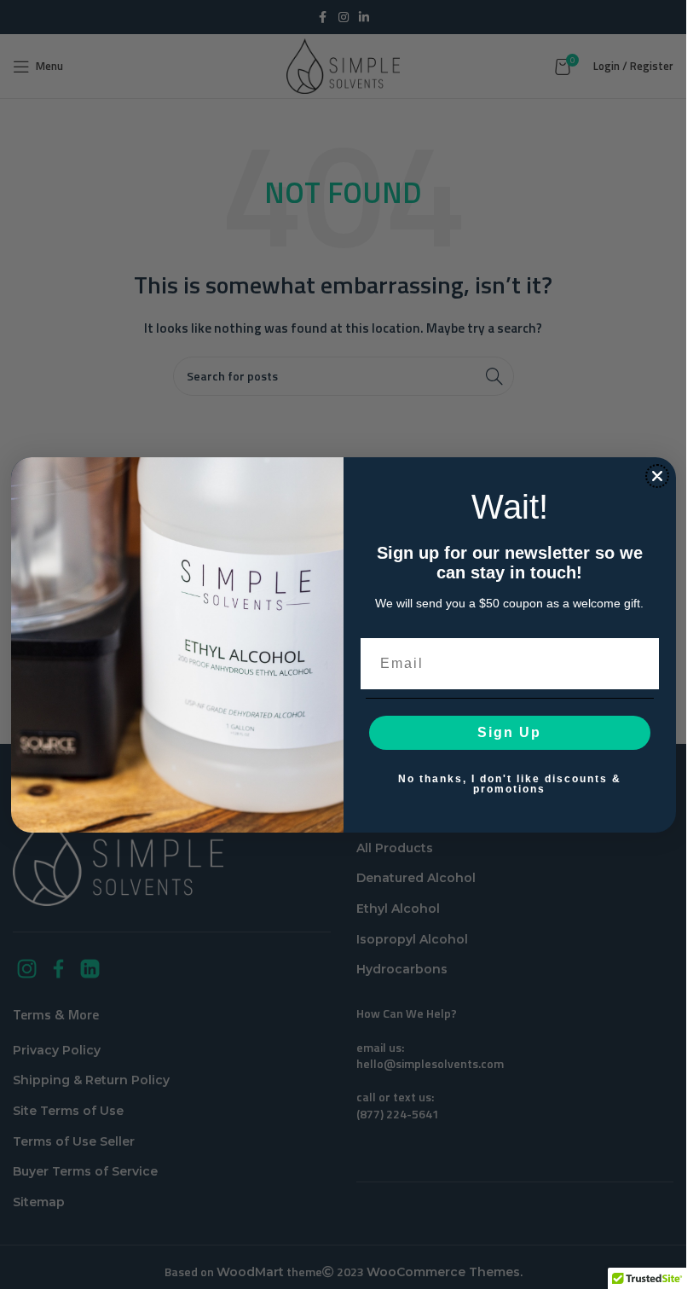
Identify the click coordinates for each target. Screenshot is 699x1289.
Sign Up (509, 732)
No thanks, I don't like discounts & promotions (509, 784)
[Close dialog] (657, 476)
